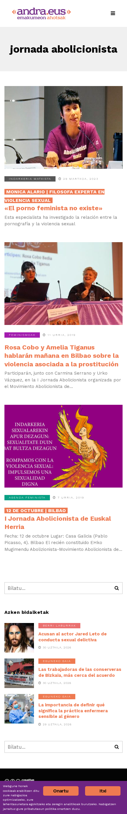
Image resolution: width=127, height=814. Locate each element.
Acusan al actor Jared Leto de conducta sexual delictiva (72, 637)
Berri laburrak (59, 625)
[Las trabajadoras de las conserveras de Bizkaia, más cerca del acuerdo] (19, 673)
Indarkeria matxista (30, 178)
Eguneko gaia (57, 661)
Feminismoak (22, 334)
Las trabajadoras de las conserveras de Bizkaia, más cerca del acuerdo (79, 672)
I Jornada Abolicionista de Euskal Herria (57, 519)
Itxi (103, 791)
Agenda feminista (27, 497)
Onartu (60, 791)
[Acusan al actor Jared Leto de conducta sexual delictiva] (19, 638)
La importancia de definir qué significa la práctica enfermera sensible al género (73, 710)
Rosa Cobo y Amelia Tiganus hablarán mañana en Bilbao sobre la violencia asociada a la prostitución (61, 356)
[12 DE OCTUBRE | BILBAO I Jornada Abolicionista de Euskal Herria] (63, 446)
